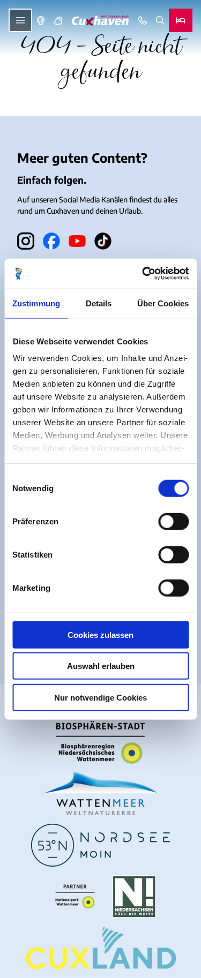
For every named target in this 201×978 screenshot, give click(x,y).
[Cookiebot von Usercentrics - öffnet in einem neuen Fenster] (143, 274)
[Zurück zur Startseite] (100, 20)
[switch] (173, 521)
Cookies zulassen (100, 634)
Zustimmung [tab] (36, 302)
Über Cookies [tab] (163, 302)
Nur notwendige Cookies (100, 697)
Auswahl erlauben (101, 666)
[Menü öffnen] (20, 20)
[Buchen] (180, 20)
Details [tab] (99, 302)
